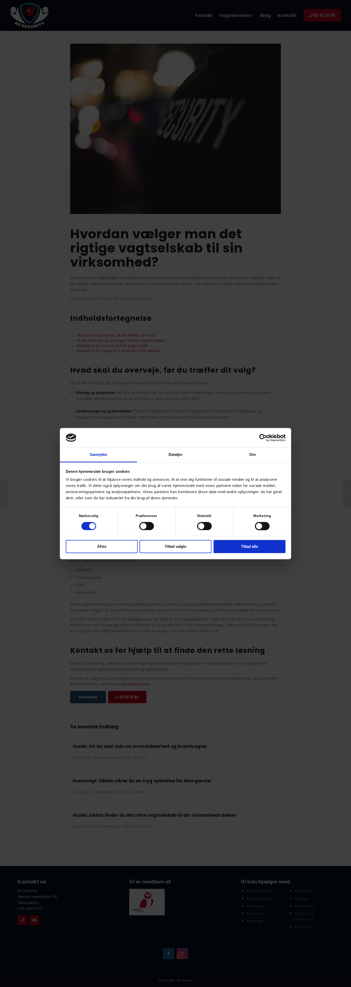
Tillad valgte (175, 546)
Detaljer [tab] (176, 455)
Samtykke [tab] (98, 455)
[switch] (146, 526)
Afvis (101, 546)
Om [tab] (252, 455)
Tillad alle (249, 546)
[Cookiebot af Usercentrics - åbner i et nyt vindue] (263, 437)
